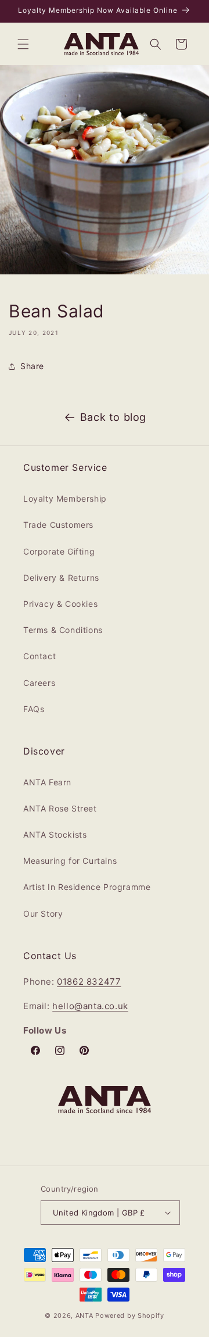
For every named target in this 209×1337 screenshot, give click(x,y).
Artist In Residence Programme (86, 887)
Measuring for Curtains (70, 861)
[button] (23, 44)
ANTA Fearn (47, 782)
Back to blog (113, 417)
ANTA (84, 1315)
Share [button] (32, 366)
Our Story (43, 913)
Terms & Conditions (63, 630)
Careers (39, 683)
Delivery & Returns (61, 577)
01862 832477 (89, 981)
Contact (39, 656)
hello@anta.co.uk (90, 1005)
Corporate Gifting (59, 551)
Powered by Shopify (129, 1315)
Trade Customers (58, 525)
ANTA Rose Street (60, 808)
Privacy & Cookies (60, 604)
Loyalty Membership (65, 498)
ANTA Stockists (55, 834)
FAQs (33, 709)
